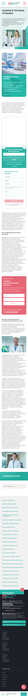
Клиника (4, 674)
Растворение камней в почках (10, 574)
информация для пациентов (9, 618)
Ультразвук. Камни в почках (10, 585)
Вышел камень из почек (9, 503)
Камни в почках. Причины (9, 541)
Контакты (4, 686)
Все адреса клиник (10, 613)
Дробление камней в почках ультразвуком (10, 515)
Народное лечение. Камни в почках (12, 560)
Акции (4, 681)
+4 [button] (22, 154)
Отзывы (4, 679)
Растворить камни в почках (10, 578)
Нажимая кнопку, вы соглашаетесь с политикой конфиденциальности (14, 205)
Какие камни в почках (8, 527)
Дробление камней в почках (10, 511)
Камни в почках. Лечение (9, 538)
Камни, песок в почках (8, 552)
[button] (23, 154)
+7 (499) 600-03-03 (10, 312)
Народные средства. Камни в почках (12, 567)
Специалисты (5, 677)
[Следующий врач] (24, 147)
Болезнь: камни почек (8, 500)
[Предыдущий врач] (3, 147)
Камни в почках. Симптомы (10, 545)
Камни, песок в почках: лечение (11, 556)
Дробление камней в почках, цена (12, 519)
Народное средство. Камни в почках (12, 563)
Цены (3, 683)
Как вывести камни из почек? (10, 523)
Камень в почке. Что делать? (10, 530)
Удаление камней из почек (10, 582)
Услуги (4, 672)
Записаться (13, 201)
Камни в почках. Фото (8, 549)
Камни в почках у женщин (9, 534)
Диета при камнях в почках (10, 507)
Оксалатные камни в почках (10, 571)
